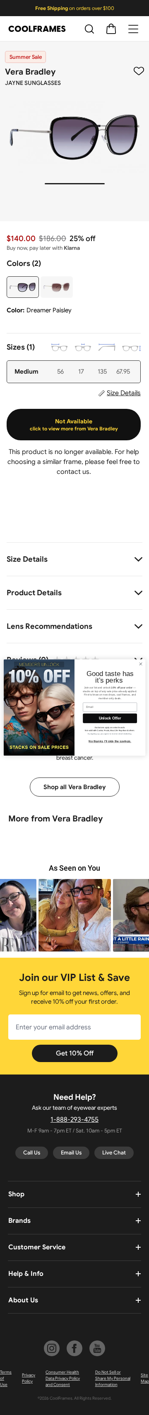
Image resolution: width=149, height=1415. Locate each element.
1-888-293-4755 (74, 1120)
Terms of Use (6, 1378)
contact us (73, 472)
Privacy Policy (28, 1378)
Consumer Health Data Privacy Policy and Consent (63, 1378)
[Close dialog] (140, 664)
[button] (74, 915)
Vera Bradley (30, 72)
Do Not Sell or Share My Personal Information (112, 1378)
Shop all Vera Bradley (74, 787)
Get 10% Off (75, 1053)
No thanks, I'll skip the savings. (110, 741)
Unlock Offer (110, 718)
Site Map (145, 1378)
